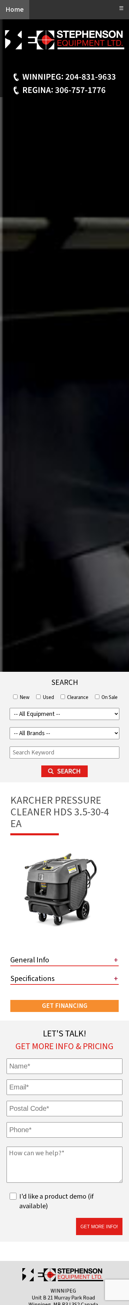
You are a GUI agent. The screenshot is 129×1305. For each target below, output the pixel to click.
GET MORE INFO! (99, 1226)
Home (15, 9)
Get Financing (64, 1006)
